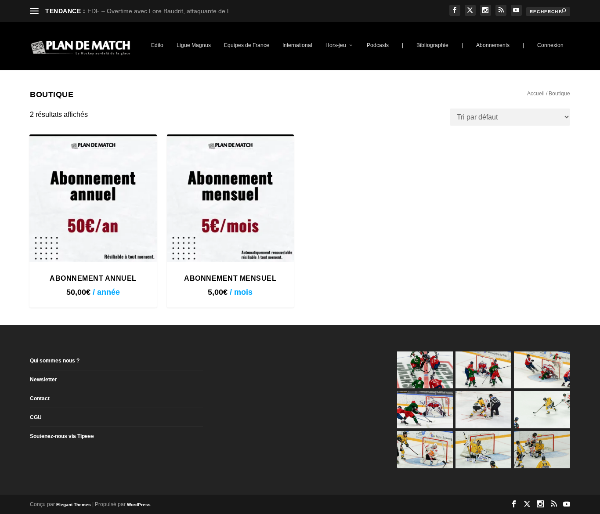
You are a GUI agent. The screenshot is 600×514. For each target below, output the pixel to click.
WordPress (139, 504)
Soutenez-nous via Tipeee (62, 436)
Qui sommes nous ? (55, 361)
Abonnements (493, 45)
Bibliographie (432, 45)
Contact (40, 398)
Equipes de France (246, 45)
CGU (36, 417)
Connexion (550, 45)
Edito (157, 45)
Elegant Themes (73, 504)
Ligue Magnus (194, 45)
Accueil (536, 93)
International (297, 45)
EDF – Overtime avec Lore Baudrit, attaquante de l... (160, 10)
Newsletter (43, 379)
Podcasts (378, 45)
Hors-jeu (335, 45)
